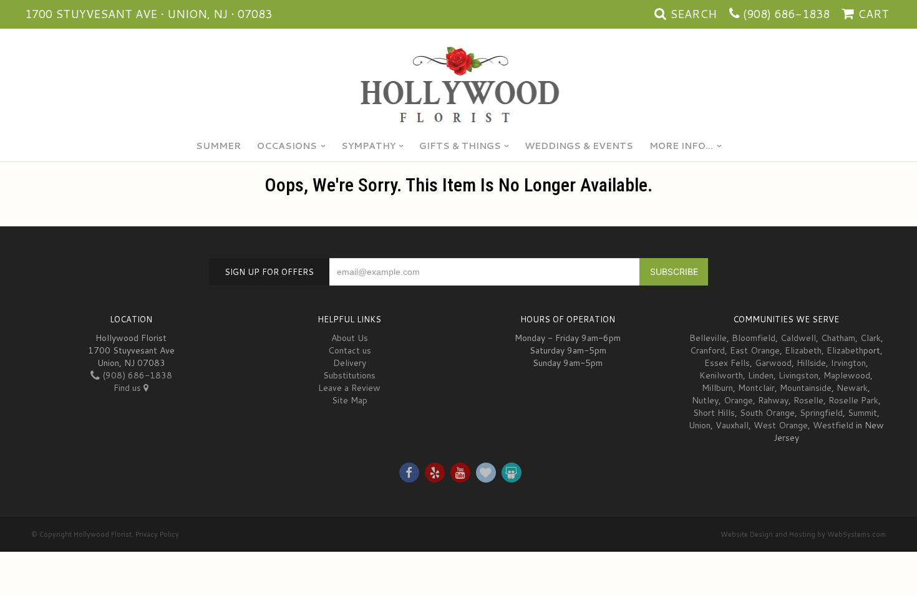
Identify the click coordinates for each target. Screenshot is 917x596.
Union (700, 425)
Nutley (705, 400)
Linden (761, 375)
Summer (218, 146)
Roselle (808, 400)
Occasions (287, 146)
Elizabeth (803, 350)
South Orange (767, 412)
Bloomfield (753, 338)
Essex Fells (727, 363)
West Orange (781, 425)
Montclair (756, 388)
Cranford (707, 350)
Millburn (717, 388)
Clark (870, 338)
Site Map (349, 400)
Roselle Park (853, 400)
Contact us (349, 350)
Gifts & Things (460, 146)
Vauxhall (732, 425)
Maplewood (846, 375)
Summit (862, 412)
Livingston (798, 375)
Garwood (773, 363)
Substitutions (349, 375)
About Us (349, 338)
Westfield (833, 425)
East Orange (755, 350)
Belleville (708, 338)
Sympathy (368, 146)
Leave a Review (349, 388)
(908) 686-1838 (786, 14)
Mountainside (806, 388)
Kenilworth (721, 375)
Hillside (811, 363)
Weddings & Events (579, 146)
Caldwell (798, 338)
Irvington (848, 363)
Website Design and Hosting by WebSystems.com (803, 534)
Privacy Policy (157, 534)
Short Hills (714, 412)
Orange (738, 400)
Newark (852, 388)
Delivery (349, 363)
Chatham (838, 338)
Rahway (773, 400)
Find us (128, 388)
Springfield (821, 412)
